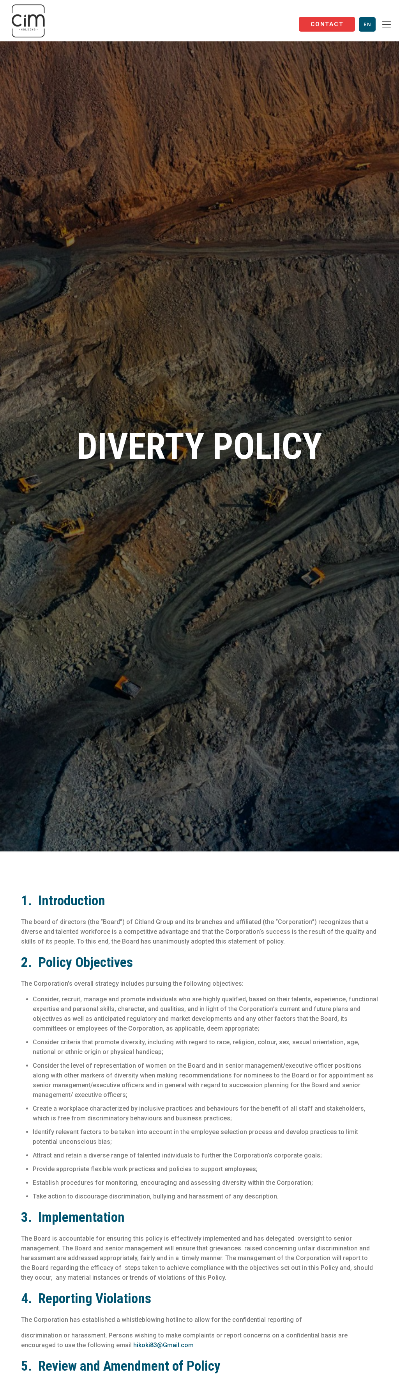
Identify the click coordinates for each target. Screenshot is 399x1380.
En (367, 24)
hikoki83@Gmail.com (163, 1345)
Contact (327, 24)
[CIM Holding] (28, 20)
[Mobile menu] (386, 24)
